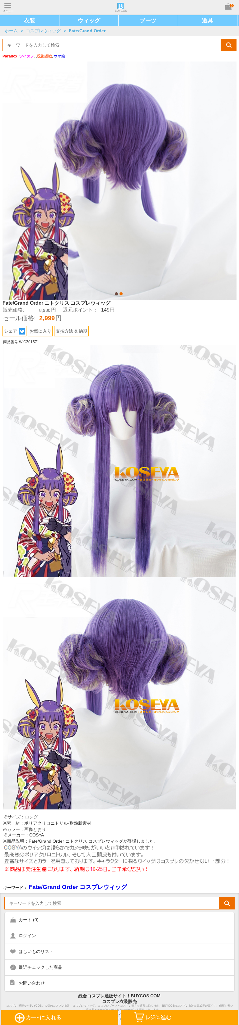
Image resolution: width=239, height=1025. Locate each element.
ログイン (27, 935)
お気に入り (40, 331)
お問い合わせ (32, 983)
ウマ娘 (59, 56)
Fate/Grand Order (87, 30)
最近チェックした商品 (40, 967)
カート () (29, 919)
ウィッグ (89, 20)
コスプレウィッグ (43, 30)
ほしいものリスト (36, 951)
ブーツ (148, 20)
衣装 (29, 20)
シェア (10, 331)
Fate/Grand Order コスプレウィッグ (78, 887)
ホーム (11, 30)
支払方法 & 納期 (71, 331)
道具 (207, 20)
